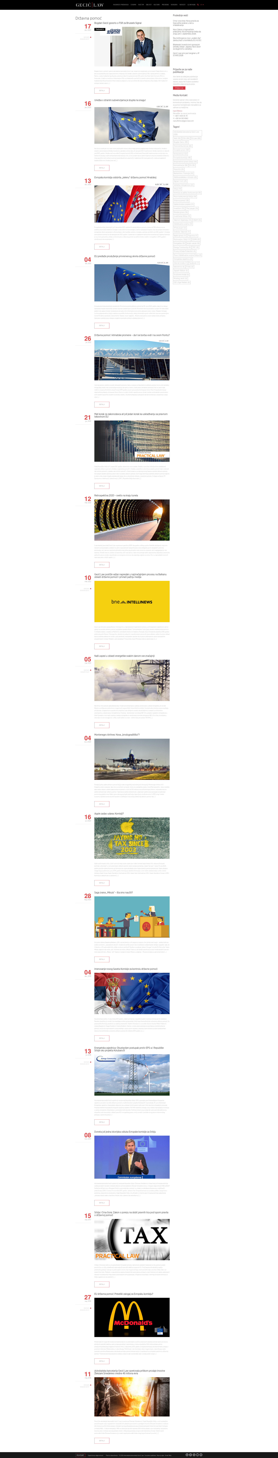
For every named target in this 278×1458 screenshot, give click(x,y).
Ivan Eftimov (177, 111)
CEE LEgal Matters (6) (182, 282)
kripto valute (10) (193, 243)
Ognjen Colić (84, 672)
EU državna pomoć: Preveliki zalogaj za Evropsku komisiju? (123, 1294)
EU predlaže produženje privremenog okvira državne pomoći (124, 256)
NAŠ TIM (141, 5)
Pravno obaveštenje (112, 1455)
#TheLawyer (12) (180, 228)
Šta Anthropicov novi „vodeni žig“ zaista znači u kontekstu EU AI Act (187, 39)
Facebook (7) (194, 263)
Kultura (157, 5)
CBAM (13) (197, 220)
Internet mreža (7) (180, 263)
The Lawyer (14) (192, 208)
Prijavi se (179, 88)
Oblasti (148, 5)
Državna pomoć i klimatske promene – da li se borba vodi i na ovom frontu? (132, 335)
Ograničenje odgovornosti (95, 1455)
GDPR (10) (196, 239)
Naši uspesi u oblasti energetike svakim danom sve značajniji (124, 656)
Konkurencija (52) (180, 154)
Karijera (174, 5)
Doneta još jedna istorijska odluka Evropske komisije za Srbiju (125, 1132)
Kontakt (80, 1455)
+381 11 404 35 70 (181, 116)
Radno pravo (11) (180, 236)
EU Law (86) (196, 138)
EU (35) (192, 165)
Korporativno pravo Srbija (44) (185, 162)
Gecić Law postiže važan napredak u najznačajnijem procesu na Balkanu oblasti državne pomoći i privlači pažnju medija (130, 575)
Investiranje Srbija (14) (182, 216)
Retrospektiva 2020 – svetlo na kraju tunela (116, 495)
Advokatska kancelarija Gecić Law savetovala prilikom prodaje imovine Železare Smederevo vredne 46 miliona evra (129, 1372)
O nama (133, 5)
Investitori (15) (179, 208)
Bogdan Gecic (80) (181, 142)
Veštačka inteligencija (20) (184, 185)
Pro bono (165, 5)
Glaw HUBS (191, 5)
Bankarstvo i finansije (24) (183, 173)
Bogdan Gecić (84, 39)
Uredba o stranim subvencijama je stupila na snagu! (120, 100)
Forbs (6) (190, 267)
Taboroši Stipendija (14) (182, 220)
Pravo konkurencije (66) (183, 146)
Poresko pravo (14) (181, 212)
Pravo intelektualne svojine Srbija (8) (187, 255)
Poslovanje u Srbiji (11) (182, 239)
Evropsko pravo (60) (181, 150)
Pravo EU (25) (179, 169)
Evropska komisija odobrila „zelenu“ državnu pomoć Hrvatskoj (125, 177)
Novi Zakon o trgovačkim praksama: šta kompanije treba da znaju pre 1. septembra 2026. (187, 32)
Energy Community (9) (182, 247)
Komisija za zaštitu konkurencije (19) (187, 193)
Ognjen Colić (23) (180, 181)
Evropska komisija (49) (182, 158)
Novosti (182, 5)
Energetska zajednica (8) (183, 259)
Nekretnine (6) (179, 267)
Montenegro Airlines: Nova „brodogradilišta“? (117, 735)
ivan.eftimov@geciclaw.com (183, 121)
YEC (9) (196, 247)
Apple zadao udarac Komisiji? (109, 813)
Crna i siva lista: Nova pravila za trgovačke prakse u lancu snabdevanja (186, 23)
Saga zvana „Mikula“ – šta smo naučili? (113, 892)
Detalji (101, 90)
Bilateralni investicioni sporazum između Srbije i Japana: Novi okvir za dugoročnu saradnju (187, 47)
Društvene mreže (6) (181, 275)
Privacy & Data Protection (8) (185, 251)
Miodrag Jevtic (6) (180, 278)
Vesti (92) (177, 138)
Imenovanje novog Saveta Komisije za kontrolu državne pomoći (125, 969)
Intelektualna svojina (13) (183, 224)
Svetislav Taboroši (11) (182, 232)
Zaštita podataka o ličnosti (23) (185, 177)
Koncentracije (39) (181, 165)
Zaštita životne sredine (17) (184, 204)
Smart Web (168, 1455)
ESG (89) (186, 138)
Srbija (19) (177, 189)
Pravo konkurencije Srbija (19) (185, 197)
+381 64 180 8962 (181, 118)
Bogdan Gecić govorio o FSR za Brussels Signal (117, 23)
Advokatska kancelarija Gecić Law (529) (186, 133)
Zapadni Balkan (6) (181, 271)
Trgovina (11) (192, 236)
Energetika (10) (179, 243)
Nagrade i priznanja (121, 5)
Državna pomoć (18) (181, 201)
